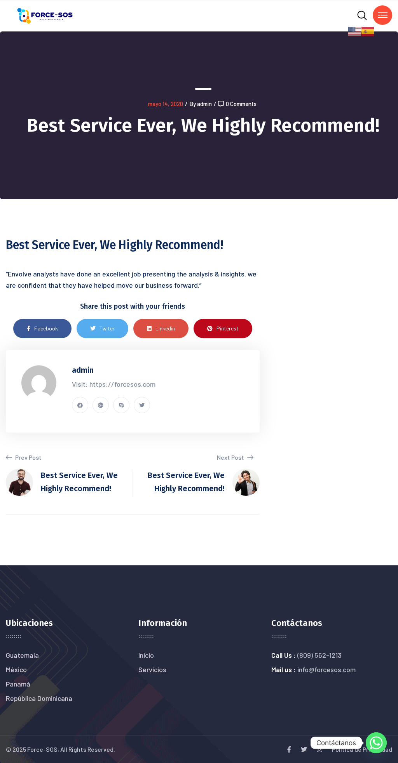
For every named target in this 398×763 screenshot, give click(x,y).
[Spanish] (368, 30)
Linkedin (165, 328)
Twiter (107, 328)
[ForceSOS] (45, 15)
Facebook (46, 328)
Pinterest (227, 328)
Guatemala (22, 655)
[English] (354, 30)
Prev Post (28, 457)
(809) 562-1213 (319, 655)
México (16, 669)
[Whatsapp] (376, 742)
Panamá (18, 684)
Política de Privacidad (362, 749)
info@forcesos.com (326, 669)
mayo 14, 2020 (165, 103)
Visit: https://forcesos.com (113, 384)
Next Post (231, 457)
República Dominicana (39, 698)
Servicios (152, 669)
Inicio (146, 655)
